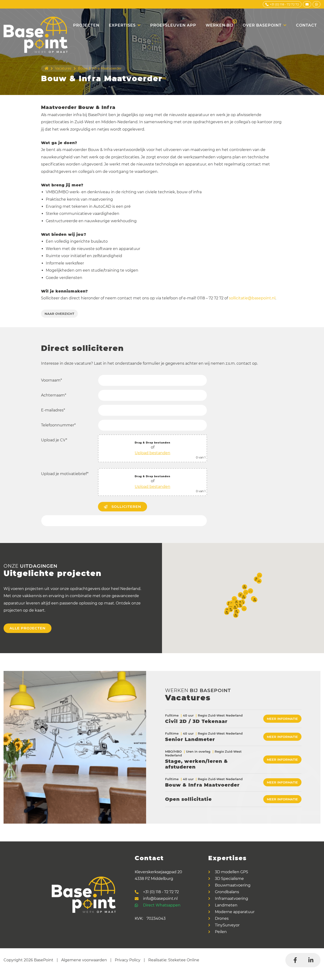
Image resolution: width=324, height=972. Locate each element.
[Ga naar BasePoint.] (46, 68)
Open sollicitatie (188, 799)
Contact (306, 25)
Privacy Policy (127, 960)
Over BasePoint (262, 25)
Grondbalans (227, 892)
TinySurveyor (227, 925)
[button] (234, 598)
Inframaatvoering (231, 899)
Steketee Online (183, 960)
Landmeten (226, 905)
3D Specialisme (229, 879)
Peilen (221, 932)
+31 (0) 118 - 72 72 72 (161, 892)
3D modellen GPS (231, 872)
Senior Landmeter (190, 739)
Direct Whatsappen (162, 905)
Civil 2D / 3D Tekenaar (196, 721)
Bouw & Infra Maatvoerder (202, 785)
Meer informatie (282, 719)
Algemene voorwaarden (84, 960)
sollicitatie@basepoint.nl (252, 298)
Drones (222, 918)
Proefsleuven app (173, 25)
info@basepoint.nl (160, 899)
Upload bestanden (152, 453)
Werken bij (221, 23)
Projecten (86, 25)
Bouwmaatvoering (232, 885)
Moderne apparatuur (235, 912)
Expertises (122, 25)
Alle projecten (27, 628)
